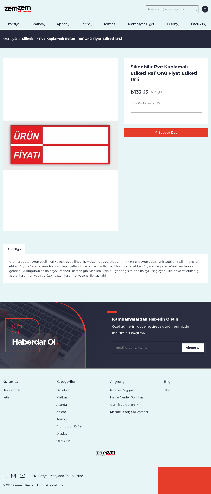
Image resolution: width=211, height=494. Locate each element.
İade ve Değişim (122, 390)
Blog (167, 390)
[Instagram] (13, 476)
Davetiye (12, 24)
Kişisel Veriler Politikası (127, 397)
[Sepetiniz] (205, 9)
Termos (109, 24)
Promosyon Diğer (141, 24)
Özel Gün (198, 24)
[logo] (17, 9)
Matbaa (38, 24)
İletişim (8, 397)
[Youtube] (22, 476)
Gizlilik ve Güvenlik (124, 405)
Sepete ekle (168, 132)
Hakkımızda (12, 390)
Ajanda (62, 24)
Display (172, 24)
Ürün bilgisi (14, 249)
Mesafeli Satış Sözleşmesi (129, 412)
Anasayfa (10, 39)
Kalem (85, 24)
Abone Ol (193, 348)
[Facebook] (5, 476)
